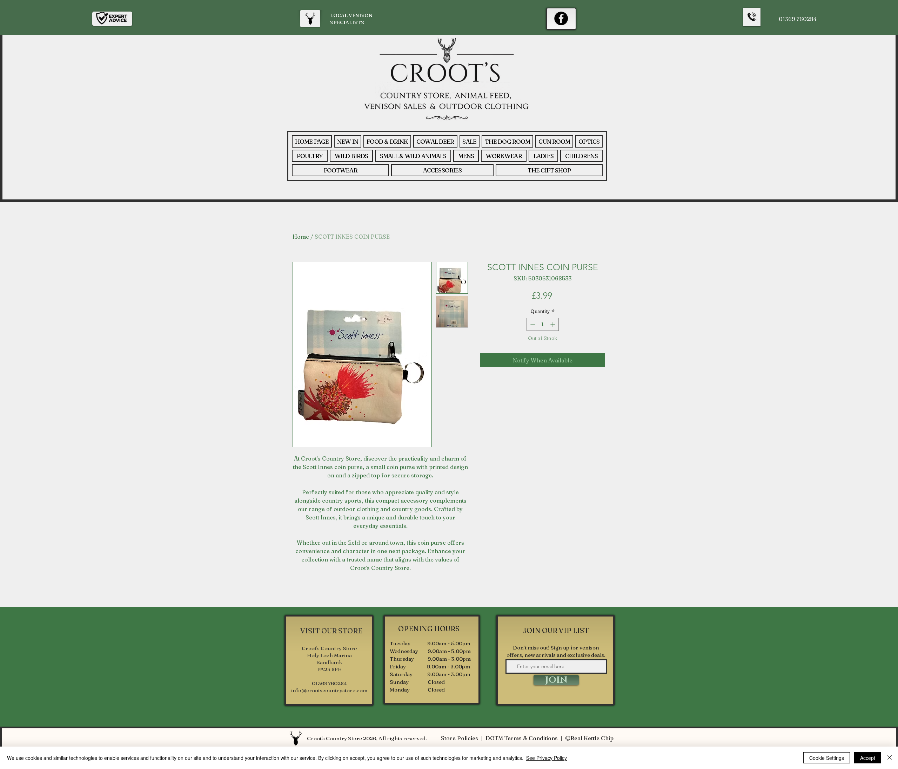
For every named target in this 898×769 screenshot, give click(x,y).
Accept (867, 757)
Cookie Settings (826, 757)
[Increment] (553, 324)
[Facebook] (561, 18)
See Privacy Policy (546, 757)
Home (301, 236)
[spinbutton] (542, 324)
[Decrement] (532, 324)
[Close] (889, 757)
